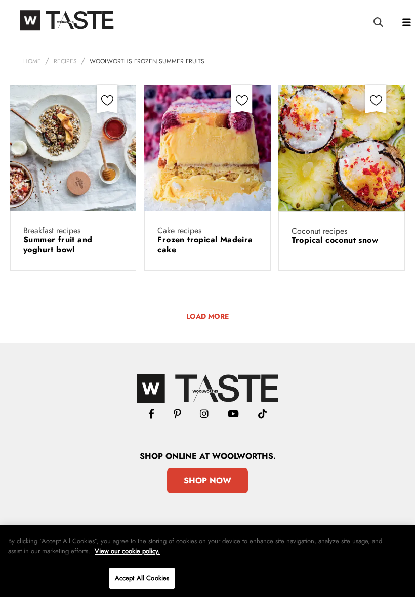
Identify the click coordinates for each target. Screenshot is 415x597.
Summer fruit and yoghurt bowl (57, 244)
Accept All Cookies (142, 578)
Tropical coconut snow (336, 240)
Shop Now (207, 480)
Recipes (65, 61)
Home (32, 61)
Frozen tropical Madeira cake (205, 244)
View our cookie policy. (127, 551)
